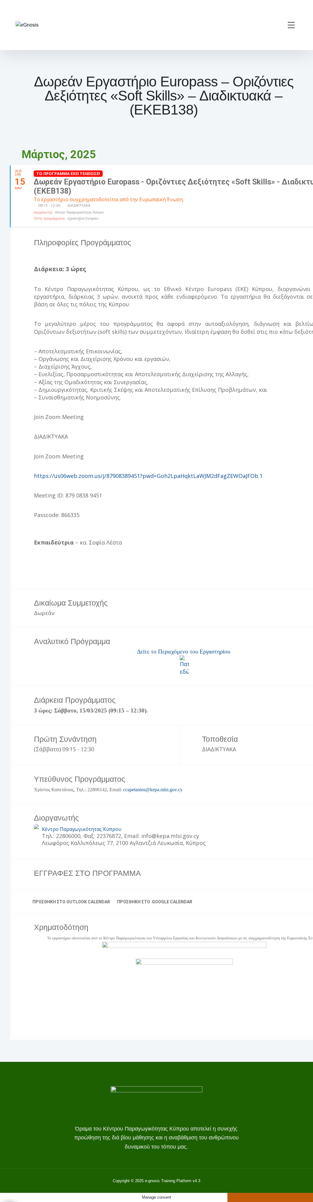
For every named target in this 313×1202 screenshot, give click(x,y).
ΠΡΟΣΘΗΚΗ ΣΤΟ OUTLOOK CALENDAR (71, 901)
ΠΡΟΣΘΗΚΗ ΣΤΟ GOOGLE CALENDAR (154, 901)
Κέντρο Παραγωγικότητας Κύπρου (81, 829)
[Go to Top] (301, 1188)
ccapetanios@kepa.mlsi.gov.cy (152, 789)
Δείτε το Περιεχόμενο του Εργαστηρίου (183, 651)
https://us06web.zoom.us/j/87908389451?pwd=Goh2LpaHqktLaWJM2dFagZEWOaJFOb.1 (148, 475)
